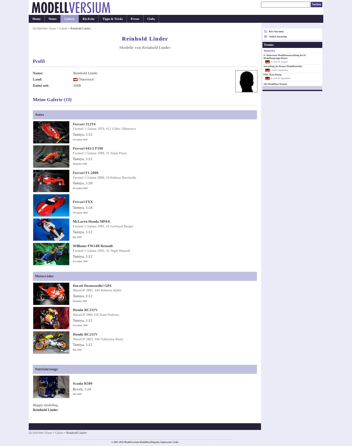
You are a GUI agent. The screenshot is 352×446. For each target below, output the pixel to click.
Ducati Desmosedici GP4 (92, 286)
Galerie (69, 19)
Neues (53, 19)
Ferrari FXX (83, 202)
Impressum (166, 442)
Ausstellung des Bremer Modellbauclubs (282, 66)
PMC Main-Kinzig (272, 75)
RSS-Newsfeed (276, 31)
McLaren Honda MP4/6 (91, 221)
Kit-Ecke (89, 19)
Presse (135, 19)
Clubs (151, 19)
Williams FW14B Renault (93, 246)
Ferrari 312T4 (84, 124)
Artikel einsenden (278, 36)
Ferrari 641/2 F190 (88, 148)
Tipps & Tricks (112, 19)
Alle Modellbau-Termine (275, 84)
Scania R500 (82, 383)
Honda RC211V (85, 310)
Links (176, 442)
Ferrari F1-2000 (85, 173)
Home (37, 19)
